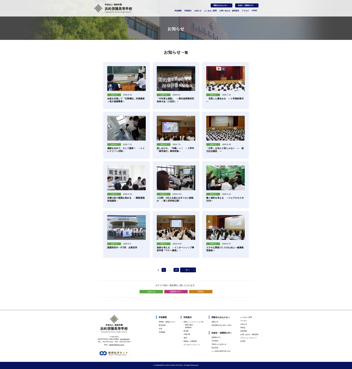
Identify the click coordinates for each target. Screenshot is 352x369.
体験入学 (215, 322)
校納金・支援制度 (190, 341)
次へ (188, 270)
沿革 (160, 329)
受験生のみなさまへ (220, 5)
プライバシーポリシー (248, 338)
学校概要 (178, 11)
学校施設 (162, 332)
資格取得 (188, 327)
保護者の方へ (176, 291)
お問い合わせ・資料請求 (229, 11)
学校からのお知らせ (219, 344)
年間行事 (187, 334)
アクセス (245, 11)
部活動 (186, 331)
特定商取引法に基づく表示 (221, 325)
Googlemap (124, 339)
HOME (254, 10)
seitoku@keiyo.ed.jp (116, 345)
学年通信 (215, 341)
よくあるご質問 (210, 11)
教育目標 (162, 325)
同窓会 (201, 291)
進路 (185, 338)
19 (176, 270)
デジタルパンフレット (192, 345)
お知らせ (197, 11)
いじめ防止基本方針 (221, 351)
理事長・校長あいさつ (167, 322)
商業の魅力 (189, 325)
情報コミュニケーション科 (193, 322)
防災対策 (215, 348)
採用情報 (243, 331)
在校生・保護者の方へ (246, 5)
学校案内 (188, 11)
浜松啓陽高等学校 (118, 8)
